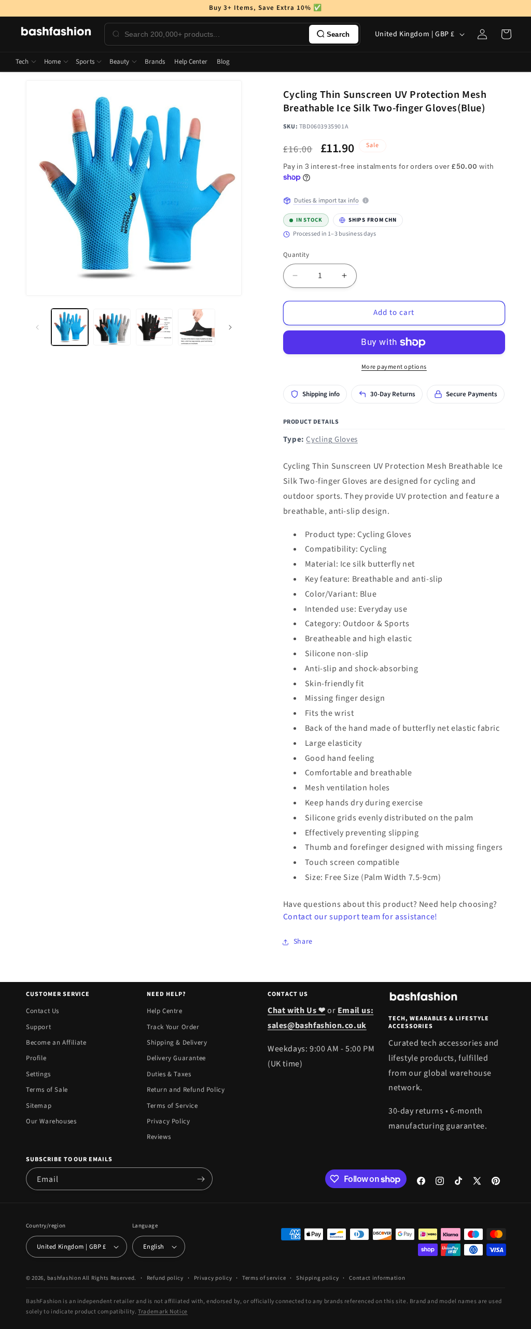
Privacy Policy (168, 1121)
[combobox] (214, 34)
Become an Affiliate (56, 1042)
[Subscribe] (200, 1178)
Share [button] (303, 941)
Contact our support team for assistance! (360, 916)
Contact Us (42, 1011)
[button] (506, 34)
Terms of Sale (47, 1089)
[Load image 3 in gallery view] (154, 327)
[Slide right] (230, 327)
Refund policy (165, 1278)
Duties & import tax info (326, 200)
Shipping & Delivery (177, 1042)
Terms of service (264, 1278)
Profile (36, 1058)
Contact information (377, 1278)
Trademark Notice (163, 1311)
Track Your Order (173, 1027)
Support (38, 1027)
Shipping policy (317, 1278)
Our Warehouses (51, 1121)
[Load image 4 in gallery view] (196, 327)
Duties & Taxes (169, 1074)
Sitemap (38, 1105)
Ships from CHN (368, 218)
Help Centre (165, 1011)
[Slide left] (37, 327)
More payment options (394, 367)
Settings (38, 1074)
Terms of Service (172, 1105)
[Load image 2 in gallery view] (111, 327)
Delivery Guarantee (176, 1058)
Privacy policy (213, 1278)
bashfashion (64, 1278)
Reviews (159, 1137)
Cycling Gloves (331, 439)
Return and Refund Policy (186, 1089)
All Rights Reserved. (109, 1278)
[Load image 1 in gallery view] (69, 327)
